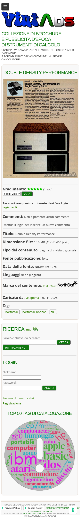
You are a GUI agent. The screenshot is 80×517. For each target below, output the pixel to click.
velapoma (32, 298)
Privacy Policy (12, 508)
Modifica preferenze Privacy (63, 508)
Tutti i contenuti (16, 347)
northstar (11, 312)
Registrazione (12, 403)
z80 (53, 312)
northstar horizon (34, 312)
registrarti (10, 207)
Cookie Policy (34, 508)
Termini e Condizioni (41, 511)
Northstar (50, 286)
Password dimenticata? (18, 398)
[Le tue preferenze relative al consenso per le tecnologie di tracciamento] (73, 510)
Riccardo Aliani (32, 513)
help (29, 329)
